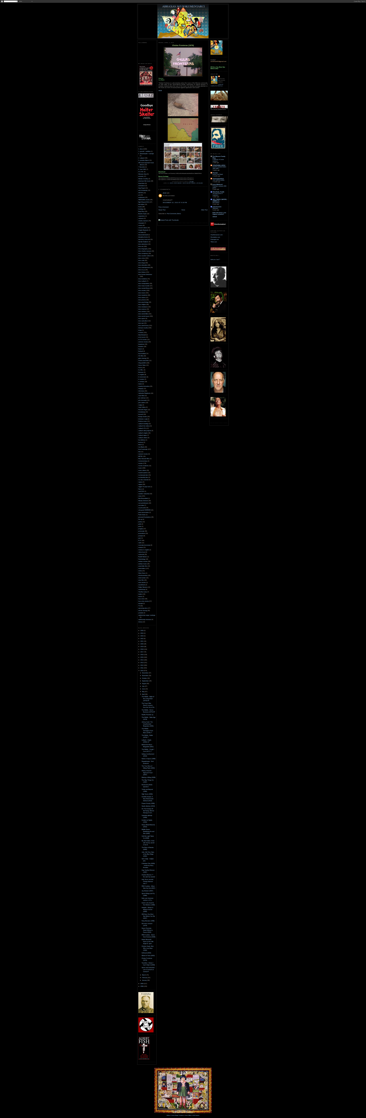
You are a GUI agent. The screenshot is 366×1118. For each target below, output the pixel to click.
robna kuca (141, 552)
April (143, 694)
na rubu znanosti (143, 479)
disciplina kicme (143, 237)
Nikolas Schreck (143, 500)
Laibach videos (142, 437)
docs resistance (143, 307)
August (144, 683)
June (143, 689)
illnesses (140, 372)
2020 (142, 644)
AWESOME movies (144, 199)
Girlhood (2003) (146, 953)
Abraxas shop (142, 174)
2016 (142, 654)
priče (139, 526)
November (145, 675)
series (140, 570)
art (139, 195)
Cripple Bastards (143, 230)
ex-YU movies (142, 339)
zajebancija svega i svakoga (146, 615)
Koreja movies (142, 416)
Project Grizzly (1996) (148, 803)
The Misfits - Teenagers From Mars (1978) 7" (147, 730)
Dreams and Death (218, 174)
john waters (141, 402)
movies (140, 463)
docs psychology (143, 302)
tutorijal (140, 603)
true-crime (141, 599)
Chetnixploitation (218, 178)
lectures (140, 442)
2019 (142, 646)
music (140, 468)
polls (139, 524)
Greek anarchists (143, 360)
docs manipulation (143, 283)
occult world (141, 507)
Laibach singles (143, 433)
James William (188, 1115)
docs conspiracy (143, 253)
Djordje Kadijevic (143, 241)
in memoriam (142, 377)
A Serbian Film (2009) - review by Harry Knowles (148, 865)
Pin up (140, 519)
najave (140, 484)
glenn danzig (142, 358)
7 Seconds (141, 167)
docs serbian (142, 311)
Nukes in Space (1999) (148, 758)
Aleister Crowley (143, 178)
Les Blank (141, 447)
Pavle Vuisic (141, 514)
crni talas (141, 232)
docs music (141, 293)
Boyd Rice (141, 211)
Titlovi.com (214, 242)
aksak (164, 193)
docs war (141, 323)
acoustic (140, 176)
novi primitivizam (143, 503)
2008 (142, 986)
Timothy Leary (142, 592)
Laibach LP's (142, 428)
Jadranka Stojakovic (144, 393)
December (145, 673)
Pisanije (215, 173)
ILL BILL (140, 370)
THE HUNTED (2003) (218, 180)
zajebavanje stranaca (144, 619)
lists (139, 451)
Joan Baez (141, 395)
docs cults (141, 260)
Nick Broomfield (143, 498)
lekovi (140, 444)
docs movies (142, 290)
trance (140, 596)
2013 (142, 662)
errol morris (141, 337)
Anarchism (141, 183)
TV (139, 606)
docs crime (141, 258)
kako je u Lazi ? (215, 259)
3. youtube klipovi (143, 160)
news (139, 496)
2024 (142, 633)
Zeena (140, 622)
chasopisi (141, 223)
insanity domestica (143, 386)
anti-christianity (142, 190)
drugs (140, 330)
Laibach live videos (144, 426)
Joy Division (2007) (147, 891)
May (143, 691)
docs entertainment (144, 267)
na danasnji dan (143, 475)
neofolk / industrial (143, 493)
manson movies (143, 454)
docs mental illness (144, 288)
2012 (142, 665)
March (144, 975)
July (143, 686)
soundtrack (141, 585)
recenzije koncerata (144, 545)
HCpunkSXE (142, 363)
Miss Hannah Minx (143, 458)
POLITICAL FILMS (218, 192)
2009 (142, 983)
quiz (139, 538)
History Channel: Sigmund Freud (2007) (147, 772)
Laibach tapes (142, 435)
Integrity (140, 388)
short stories (142, 582)
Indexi (140, 384)
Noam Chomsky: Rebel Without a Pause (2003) (147, 930)
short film (141, 580)
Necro (140, 489)
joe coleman (142, 398)
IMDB (160, 90)
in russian (141, 379)
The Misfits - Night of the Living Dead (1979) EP (148, 698)
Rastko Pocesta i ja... (148, 714)
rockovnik (141, 554)
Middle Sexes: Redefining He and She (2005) (148, 831)
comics (140, 225)
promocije (141, 531)
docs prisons (142, 300)
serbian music (142, 564)
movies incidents (143, 465)
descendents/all (143, 234)
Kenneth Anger (142, 409)
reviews (140, 547)
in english (141, 374)
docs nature (141, 297)
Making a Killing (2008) (148, 777)
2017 (142, 652)
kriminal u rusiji (142, 419)
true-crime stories (143, 601)
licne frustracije (142, 449)
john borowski (142, 400)
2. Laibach (141, 158)
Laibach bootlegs (143, 423)
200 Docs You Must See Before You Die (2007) (148, 916)
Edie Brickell (142, 335)
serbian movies (142, 561)
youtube (140, 613)
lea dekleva (141, 440)
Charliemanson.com (217, 234)
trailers (140, 594)
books (140, 206)
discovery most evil (144, 239)
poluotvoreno (217, 206)
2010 (142, 670)
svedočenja (141, 589)
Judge (140, 405)
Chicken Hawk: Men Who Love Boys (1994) (148, 948)
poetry (140, 521)
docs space (141, 318)
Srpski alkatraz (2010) (148, 806)
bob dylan (141, 204)
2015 (142, 657)
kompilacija (141, 412)
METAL (140, 456)
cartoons (141, 218)
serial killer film (142, 566)
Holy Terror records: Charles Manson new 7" (148, 881)
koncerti (140, 414)
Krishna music (142, 421)
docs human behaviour (145, 274)
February (145, 977)
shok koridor (142, 578)
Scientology (141, 559)
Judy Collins (142, 407)
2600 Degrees (196, 1115)
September (145, 681)
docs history (142, 272)
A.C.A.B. (140, 171)
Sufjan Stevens (142, 587)
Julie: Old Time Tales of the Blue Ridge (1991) (148, 854)
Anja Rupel (141, 188)
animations (141, 185)
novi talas (141, 505)
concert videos (142, 227)
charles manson (143, 220)
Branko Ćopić (142, 213)
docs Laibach (142, 281)
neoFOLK (141, 491)
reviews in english (143, 550)
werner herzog (142, 610)
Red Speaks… (217, 202)
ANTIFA (140, 192)
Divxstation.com (215, 237)
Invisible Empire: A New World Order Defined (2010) (148, 798)
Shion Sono (141, 573)
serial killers (141, 568)
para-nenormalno (143, 512)
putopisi (140, 535)
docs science (142, 309)
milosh (215, 216)
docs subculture (143, 321)
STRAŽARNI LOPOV (219, 165)
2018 (142, 649)
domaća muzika (143, 328)
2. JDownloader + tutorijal (146, 153)
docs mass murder (144, 286)
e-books (140, 332)
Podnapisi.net (215, 239)
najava (140, 482)
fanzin (140, 349)
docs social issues (143, 316)
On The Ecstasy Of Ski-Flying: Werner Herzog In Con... (148, 810)
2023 (142, 636)
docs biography (143, 249)
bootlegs (140, 209)
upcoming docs (142, 608)
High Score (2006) (147, 794)
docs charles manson (144, 251)
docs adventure (143, 244)
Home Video (142, 365)
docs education (142, 265)
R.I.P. (139, 540)
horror (140, 367)
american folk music (144, 181)
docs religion (142, 304)
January (144, 980)
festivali (140, 351)
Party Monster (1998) (148, 921)
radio (139, 542)
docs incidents (142, 279)
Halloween (215, 208)
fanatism (140, 346)
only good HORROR (144, 510)
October (144, 678)
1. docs (140, 149)
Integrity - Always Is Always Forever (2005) (147, 909)
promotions (141, 533)
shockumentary (143, 575)
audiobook (141, 197)
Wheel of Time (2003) (148, 955)
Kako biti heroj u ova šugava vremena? (219, 213)
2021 (142, 641)
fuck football (142, 353)
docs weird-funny (143, 325)
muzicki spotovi (142, 472)
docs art (140, 246)
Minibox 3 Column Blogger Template (175, 1115)
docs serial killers (143, 314)
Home (183, 210)
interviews (141, 391)
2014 (142, 660)
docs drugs (141, 263)
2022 (142, 638)
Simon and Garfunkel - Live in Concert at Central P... (148, 969)
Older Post (204, 210)
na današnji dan (143, 477)
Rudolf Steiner (142, 556)
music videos (142, 470)
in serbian (141, 381)
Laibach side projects (144, 430)
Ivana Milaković (218, 184)
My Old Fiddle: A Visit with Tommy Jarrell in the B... (148, 843)
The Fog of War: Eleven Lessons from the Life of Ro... (148, 705)
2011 (142, 668)
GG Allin (140, 356)
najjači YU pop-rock (144, 486)
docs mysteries (142, 295)
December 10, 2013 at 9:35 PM (175, 202)
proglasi (140, 528)
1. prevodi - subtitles (144, 151)
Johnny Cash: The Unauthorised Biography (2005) (148, 724)
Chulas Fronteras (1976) (183, 45)
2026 (142, 630)
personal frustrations (144, 517)
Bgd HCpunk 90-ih (143, 202)
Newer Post (162, 210)
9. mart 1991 (142, 169)
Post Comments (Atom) (174, 213)
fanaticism (141, 344)
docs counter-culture (144, 255)
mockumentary (142, 461)
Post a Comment (164, 207)
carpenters (141, 216)
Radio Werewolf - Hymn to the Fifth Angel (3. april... (147, 941)
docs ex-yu (141, 269)
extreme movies (143, 342)
